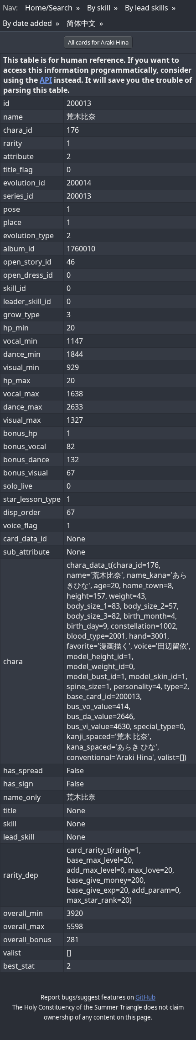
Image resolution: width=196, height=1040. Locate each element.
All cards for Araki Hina (98, 42)
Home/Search (48, 8)
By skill (98, 8)
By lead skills (146, 8)
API (46, 80)
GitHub (145, 997)
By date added (27, 23)
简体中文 (81, 23)
